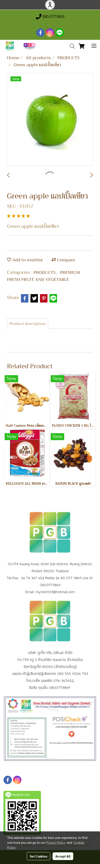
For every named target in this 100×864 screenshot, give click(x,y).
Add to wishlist (27, 260)
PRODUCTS (45, 272)
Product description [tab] (28, 323)
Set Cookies (38, 856)
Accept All (62, 856)
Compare (65, 260)
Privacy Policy (55, 842)
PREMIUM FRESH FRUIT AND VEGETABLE (43, 276)
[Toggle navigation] (94, 46)
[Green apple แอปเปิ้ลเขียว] (50, 119)
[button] (70, 46)
